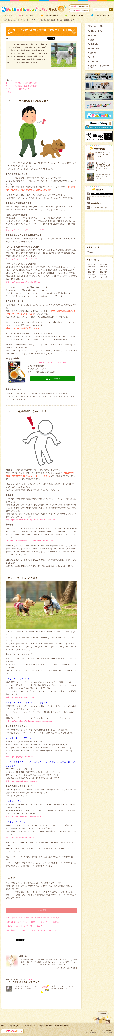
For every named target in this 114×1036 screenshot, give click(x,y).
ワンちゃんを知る (14, 1026)
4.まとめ (9, 92)
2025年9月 (104, 277)
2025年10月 (92, 277)
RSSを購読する (96, 203)
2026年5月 (104, 267)
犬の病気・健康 (93, 48)
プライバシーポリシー (92, 1030)
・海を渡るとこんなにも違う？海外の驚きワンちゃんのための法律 (31, 930)
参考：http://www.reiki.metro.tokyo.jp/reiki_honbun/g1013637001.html (31, 520)
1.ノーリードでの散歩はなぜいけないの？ (22, 83)
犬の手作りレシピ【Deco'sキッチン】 (99, 67)
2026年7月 (104, 264)
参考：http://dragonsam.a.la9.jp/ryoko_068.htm (23, 259)
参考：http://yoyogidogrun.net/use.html (20, 757)
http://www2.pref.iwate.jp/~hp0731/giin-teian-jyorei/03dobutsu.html (29, 540)
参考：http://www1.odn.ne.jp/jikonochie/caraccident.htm (26, 230)
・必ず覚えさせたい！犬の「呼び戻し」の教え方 (24, 926)
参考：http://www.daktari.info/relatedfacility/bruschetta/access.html (30, 721)
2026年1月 (104, 272)
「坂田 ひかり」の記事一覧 (65, 968)
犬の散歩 (91, 40)
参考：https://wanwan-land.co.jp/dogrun (20, 837)
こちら (29, 979)
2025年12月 (92, 274)
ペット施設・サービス (62, 1026)
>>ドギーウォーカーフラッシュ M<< (52, 362)
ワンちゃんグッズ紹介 (45, 1026)
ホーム (3, 20)
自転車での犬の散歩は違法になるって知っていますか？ (102, 176)
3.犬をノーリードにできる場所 (17, 89)
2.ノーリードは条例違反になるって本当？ (22, 86)
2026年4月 (92, 269)
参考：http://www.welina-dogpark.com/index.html (23, 697)
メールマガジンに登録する (99, 208)
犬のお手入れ (93, 44)
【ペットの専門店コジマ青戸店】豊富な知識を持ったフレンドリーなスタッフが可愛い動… (102, 166)
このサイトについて (107, 1030)
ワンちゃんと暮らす (14, 20)
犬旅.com (90, 252)
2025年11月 (104, 274)
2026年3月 (104, 269)
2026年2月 (92, 272)
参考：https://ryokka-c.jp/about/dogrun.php (21, 781)
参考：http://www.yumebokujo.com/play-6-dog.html (24, 816)
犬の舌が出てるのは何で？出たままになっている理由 (102, 154)
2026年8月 (92, 264)
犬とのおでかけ (93, 61)
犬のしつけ (92, 35)
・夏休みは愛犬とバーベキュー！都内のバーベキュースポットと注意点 (32, 918)
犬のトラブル (27, 20)
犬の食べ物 (92, 53)
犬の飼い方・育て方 (95, 31)
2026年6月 (92, 267)
